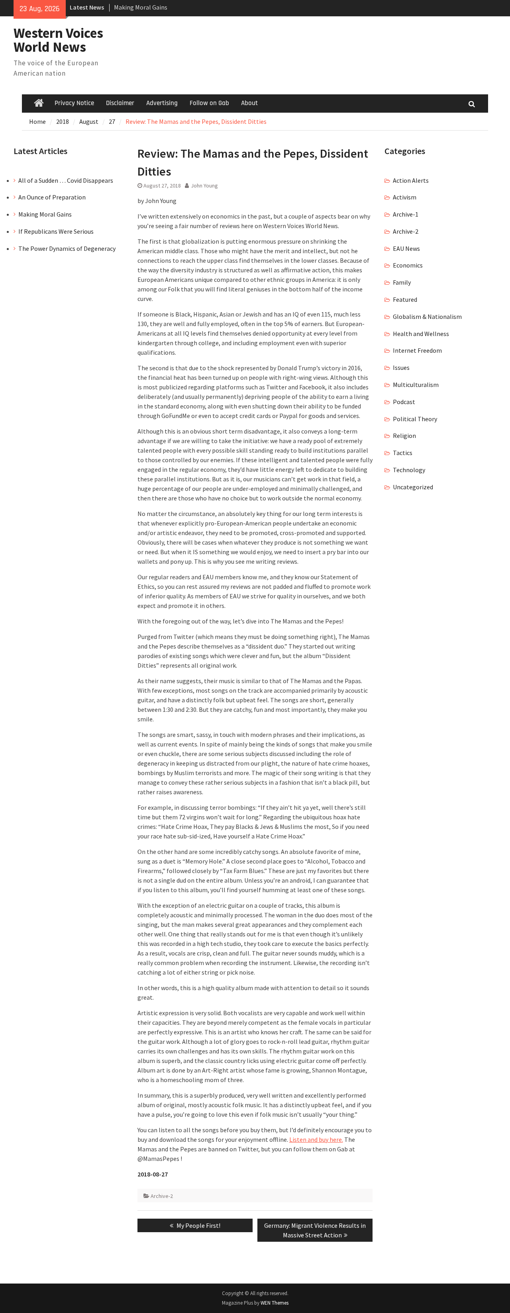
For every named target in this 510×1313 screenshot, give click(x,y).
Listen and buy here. (316, 1139)
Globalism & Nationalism (427, 316)
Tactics (402, 453)
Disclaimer (120, 103)
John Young (204, 185)
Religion (404, 436)
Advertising (162, 103)
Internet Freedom (417, 350)
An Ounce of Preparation (52, 197)
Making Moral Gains (140, 7)
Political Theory (415, 419)
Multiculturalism (416, 385)
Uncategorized (413, 487)
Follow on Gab (209, 103)
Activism (404, 197)
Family (402, 282)
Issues (401, 367)
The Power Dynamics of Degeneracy (67, 248)
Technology (409, 470)
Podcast (404, 402)
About (249, 103)
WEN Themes (274, 1302)
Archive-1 (405, 214)
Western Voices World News (58, 40)
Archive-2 (162, 1196)
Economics (408, 265)
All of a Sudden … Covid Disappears (65, 180)
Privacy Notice (74, 103)
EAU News (406, 248)
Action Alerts (411, 180)
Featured (405, 299)
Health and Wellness (421, 334)
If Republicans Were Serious (56, 231)
